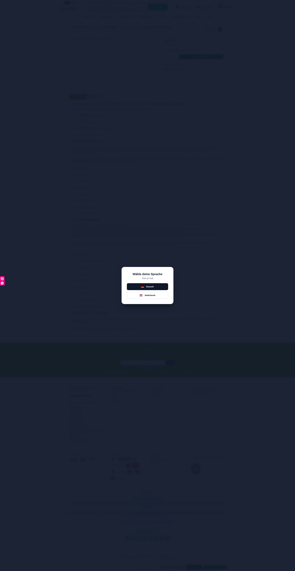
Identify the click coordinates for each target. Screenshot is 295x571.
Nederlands (150, 295)
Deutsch (150, 286)
